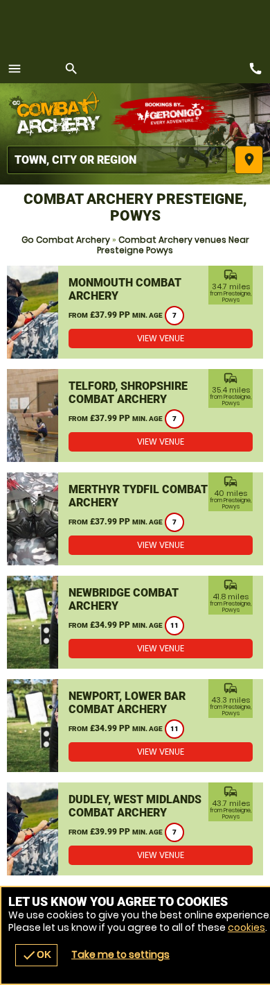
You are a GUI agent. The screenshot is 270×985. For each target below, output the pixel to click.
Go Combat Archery (65, 240)
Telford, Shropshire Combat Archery (128, 392)
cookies (246, 927)
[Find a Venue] (117, 160)
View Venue (160, 338)
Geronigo (171, 114)
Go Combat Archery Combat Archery (59, 114)
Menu (14, 68)
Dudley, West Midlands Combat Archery (135, 806)
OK (36, 955)
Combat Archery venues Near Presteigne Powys (173, 245)
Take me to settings (120, 954)
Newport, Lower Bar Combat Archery (127, 703)
